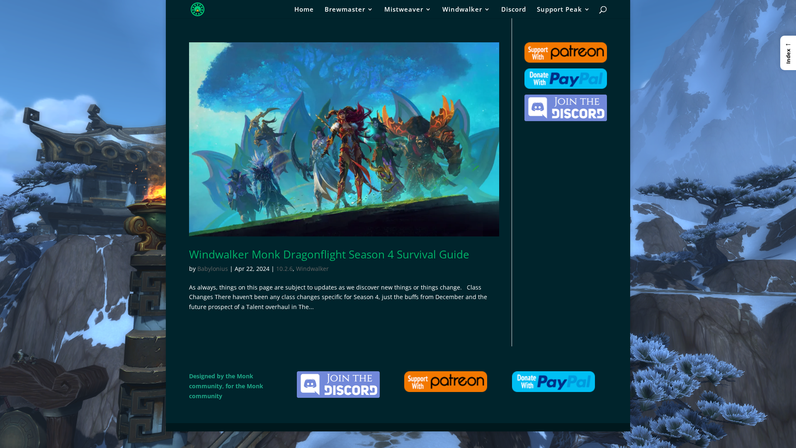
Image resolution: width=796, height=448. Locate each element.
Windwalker (462, 9)
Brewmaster (345, 9)
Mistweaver (403, 9)
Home (304, 9)
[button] (788, 53)
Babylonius (212, 269)
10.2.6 (284, 269)
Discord (513, 9)
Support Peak (559, 9)
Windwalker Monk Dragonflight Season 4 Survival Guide (329, 254)
